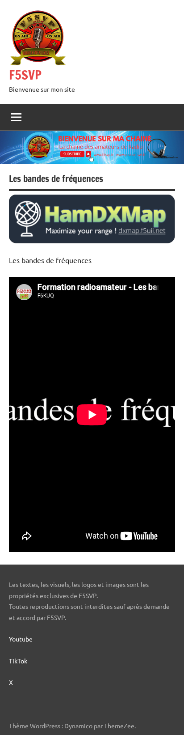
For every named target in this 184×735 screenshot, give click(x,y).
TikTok (18, 661)
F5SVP (25, 75)
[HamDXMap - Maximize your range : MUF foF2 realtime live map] (92, 240)
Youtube (25, 639)
